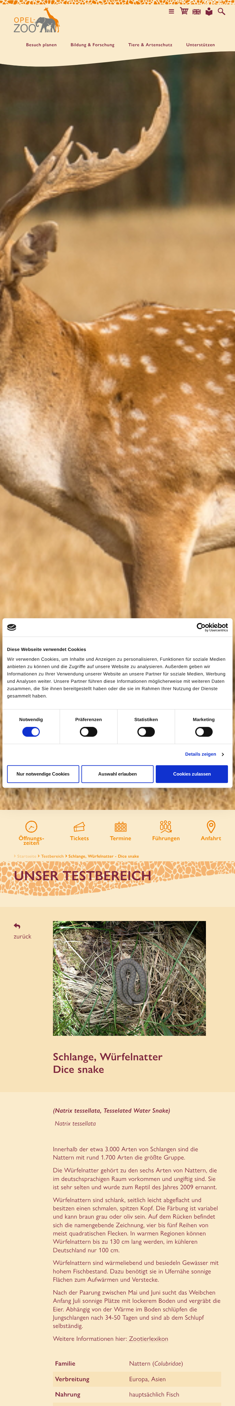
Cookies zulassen (192, 773)
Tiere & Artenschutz (150, 45)
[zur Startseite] (37, 19)
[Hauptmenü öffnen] (171, 11)
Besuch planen (41, 45)
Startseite (26, 856)
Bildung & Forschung (93, 45)
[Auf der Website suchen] (221, 11)
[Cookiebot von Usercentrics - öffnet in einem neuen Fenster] (201, 627)
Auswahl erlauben (117, 773)
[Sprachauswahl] (197, 11)
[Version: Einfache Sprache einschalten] (209, 11)
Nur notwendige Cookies (43, 773)
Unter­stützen (200, 45)
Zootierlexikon (147, 1338)
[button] (184, 11)
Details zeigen (200, 754)
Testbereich (52, 856)
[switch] (88, 732)
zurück (22, 936)
